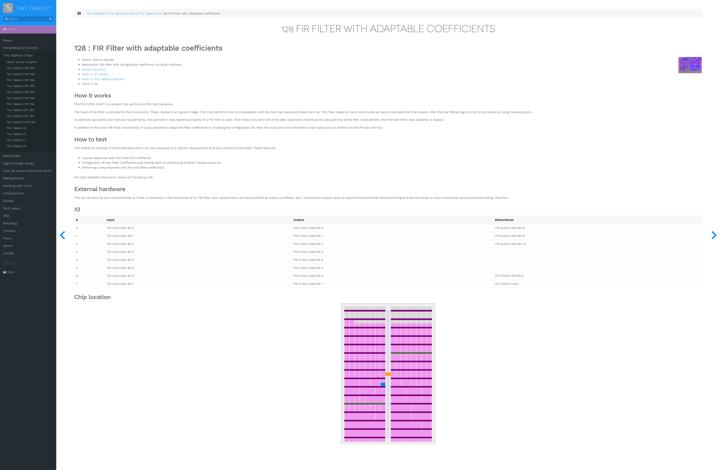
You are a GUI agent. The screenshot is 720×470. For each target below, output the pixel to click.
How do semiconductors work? (27, 171)
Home (10, 29)
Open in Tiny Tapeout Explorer (103, 79)
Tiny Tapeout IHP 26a (20, 68)
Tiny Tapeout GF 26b (20, 110)
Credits (8, 253)
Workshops (11, 156)
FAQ (6, 216)
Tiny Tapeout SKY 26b (21, 74)
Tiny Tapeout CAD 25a (21, 122)
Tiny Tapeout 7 (16, 140)
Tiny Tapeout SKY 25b (21, 86)
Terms (8, 246)
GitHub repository (94, 69)
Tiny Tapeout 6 (16, 146)
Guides (8, 201)
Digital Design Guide (18, 163)
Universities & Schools (20, 48)
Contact (9, 231)
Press (7, 238)
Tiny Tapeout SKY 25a (20, 92)
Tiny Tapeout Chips (18, 55)
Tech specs (12, 208)
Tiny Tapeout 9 (16, 128)
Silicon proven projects (22, 62)
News (7, 40)
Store (10, 272)
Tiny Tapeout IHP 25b (20, 98)
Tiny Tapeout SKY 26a (21, 80)
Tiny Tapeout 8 (16, 134)
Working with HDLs (17, 186)
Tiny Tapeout (95, 13)
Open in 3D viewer (95, 74)
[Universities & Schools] (62, 235)
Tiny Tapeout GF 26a (20, 116)
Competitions (13, 193)
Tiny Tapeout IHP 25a (20, 104)
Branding (10, 223)
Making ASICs (13, 178)
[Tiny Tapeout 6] (714, 235)
